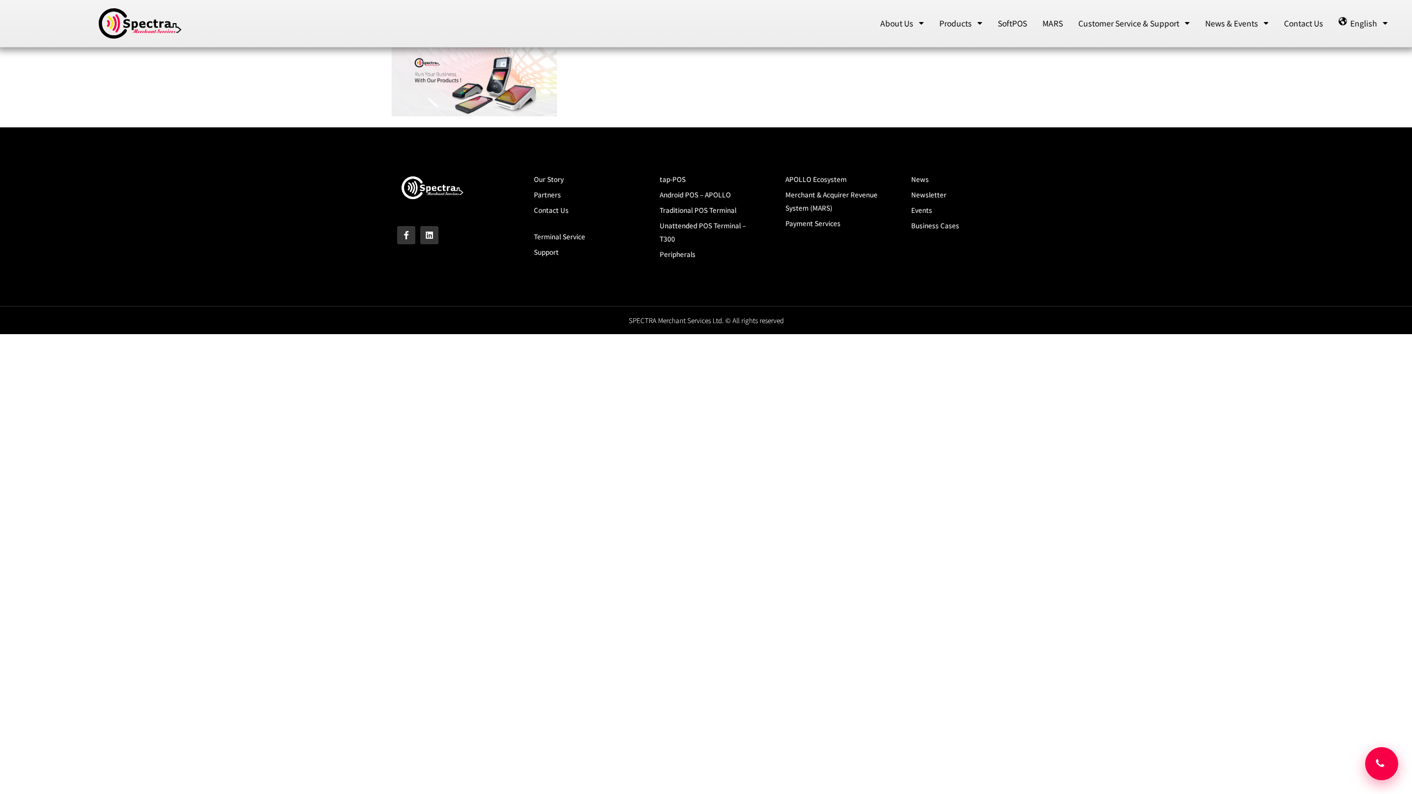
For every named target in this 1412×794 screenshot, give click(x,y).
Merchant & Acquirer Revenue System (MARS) (831, 201)
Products (955, 23)
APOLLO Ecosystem (816, 179)
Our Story (549, 179)
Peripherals (678, 254)
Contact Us (1303, 23)
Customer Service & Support (1128, 23)
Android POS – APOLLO (695, 194)
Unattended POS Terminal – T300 (703, 232)
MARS (1052, 23)
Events (921, 209)
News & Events (1231, 23)
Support (546, 251)
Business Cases (935, 225)
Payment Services (813, 223)
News (920, 179)
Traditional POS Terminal (698, 209)
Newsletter (928, 194)
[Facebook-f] (406, 235)
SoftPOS (1012, 23)
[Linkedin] (429, 235)
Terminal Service (559, 236)
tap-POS (673, 179)
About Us (896, 23)
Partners (547, 194)
